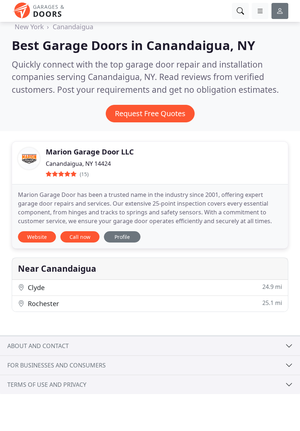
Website (37, 236)
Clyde (154, 287)
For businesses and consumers (56, 365)
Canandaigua (73, 26)
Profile (122, 236)
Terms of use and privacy (46, 385)
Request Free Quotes (150, 113)
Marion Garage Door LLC (90, 152)
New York (29, 26)
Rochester (154, 303)
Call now (80, 236)
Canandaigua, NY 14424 (78, 164)
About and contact (38, 346)
